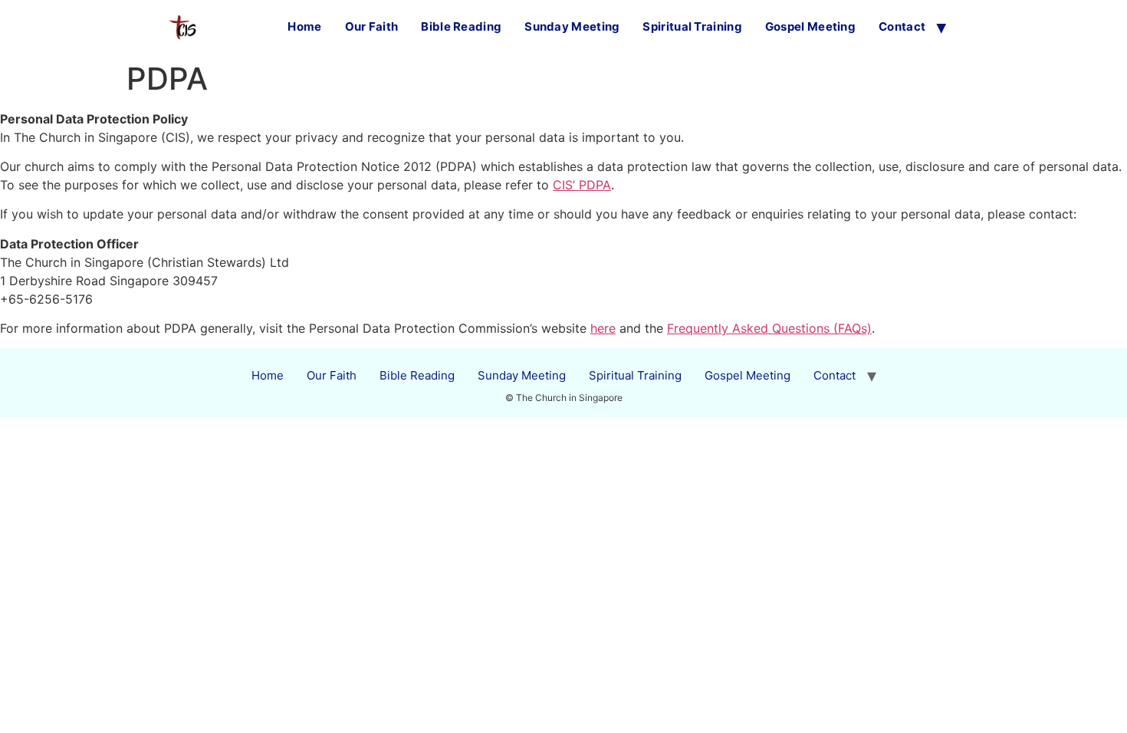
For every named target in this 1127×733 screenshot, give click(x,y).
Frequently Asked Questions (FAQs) (769, 328)
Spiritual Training (691, 26)
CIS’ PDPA (582, 184)
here (603, 328)
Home (304, 26)
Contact (902, 26)
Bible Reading (461, 26)
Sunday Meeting (571, 26)
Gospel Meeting (810, 26)
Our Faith (372, 26)
